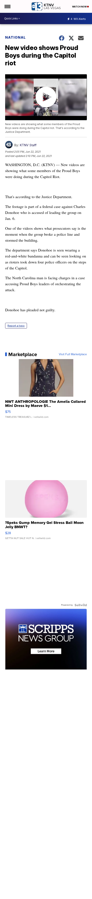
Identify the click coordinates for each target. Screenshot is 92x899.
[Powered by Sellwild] (80, 605)
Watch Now (79, 6)
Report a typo (16, 325)
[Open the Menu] (7, 6)
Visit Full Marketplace (73, 354)
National (15, 37)
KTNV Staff (28, 145)
